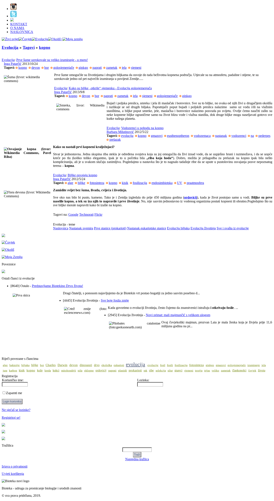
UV (179, 183)
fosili (170, 365)
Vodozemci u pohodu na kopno (142, 128)
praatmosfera (195, 183)
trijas (207, 370)
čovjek (252, 370)
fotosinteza (97, 183)
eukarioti (119, 365)
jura (5, 370)
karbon (13, 370)
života (261, 370)
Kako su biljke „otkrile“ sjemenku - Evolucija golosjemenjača (110, 88)
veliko (215, 370)
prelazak (115, 139)
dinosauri (86, 365)
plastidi (122, 370)
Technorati (86, 214)
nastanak (221, 136)
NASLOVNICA (21, 32)
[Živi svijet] (10, 39)
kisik (125, 183)
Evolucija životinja (203, 228)
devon (35, 67)
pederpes (264, 136)
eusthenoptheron (178, 136)
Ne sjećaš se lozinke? (16, 410)
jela (124, 67)
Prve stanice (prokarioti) (110, 228)
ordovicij (100, 370)
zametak (111, 67)
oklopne (89, 370)
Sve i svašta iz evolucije (233, 228)
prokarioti (135, 370)
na (252, 136)
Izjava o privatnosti (14, 466)
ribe (151, 370)
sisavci (178, 370)
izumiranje (253, 365)
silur (170, 370)
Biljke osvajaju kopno (82, 175)
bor (46, 67)
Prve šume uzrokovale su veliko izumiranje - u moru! (52, 60)
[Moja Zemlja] (73, 39)
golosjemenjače (63, 67)
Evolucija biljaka (178, 228)
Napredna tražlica (137, 459)
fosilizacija (140, 183)
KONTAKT (18, 24)
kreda (48, 370)
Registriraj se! (11, 417)
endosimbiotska (162, 183)
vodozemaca (202, 136)
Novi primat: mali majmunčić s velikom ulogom (178, 315)
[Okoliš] (55, 39)
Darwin (62, 365)
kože (40, 370)
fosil (162, 365)
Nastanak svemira (81, 228)
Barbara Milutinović (120, 132)
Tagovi (29, 47)
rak (145, 370)
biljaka (25, 365)
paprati (97, 67)
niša (80, 370)
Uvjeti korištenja (13, 474)
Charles (51, 365)
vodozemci (238, 136)
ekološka (106, 365)
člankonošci (239, 370)
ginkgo (83, 67)
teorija (199, 370)
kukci (56, 370)
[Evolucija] (40, 39)
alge (70, 183)
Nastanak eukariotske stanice (146, 228)
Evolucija (10, 47)
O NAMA (17, 28)
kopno (44, 47)
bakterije (14, 365)
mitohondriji (68, 370)
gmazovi (156, 136)
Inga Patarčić (12, 64)
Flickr (98, 214)
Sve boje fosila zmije (115, 300)
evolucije (152, 365)
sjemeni (136, 67)
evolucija (127, 136)
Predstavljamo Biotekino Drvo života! (57, 286)
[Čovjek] (25, 39)
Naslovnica (60, 228)
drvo (97, 365)
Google (73, 214)
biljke (81, 183)
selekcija (161, 370)
